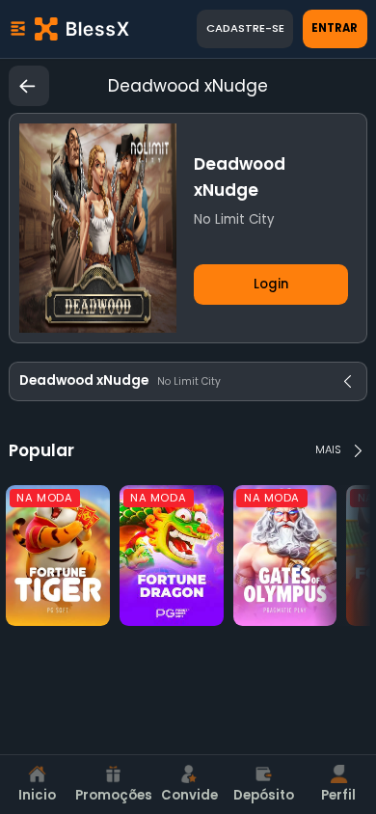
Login (271, 284)
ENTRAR (334, 28)
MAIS (328, 449)
